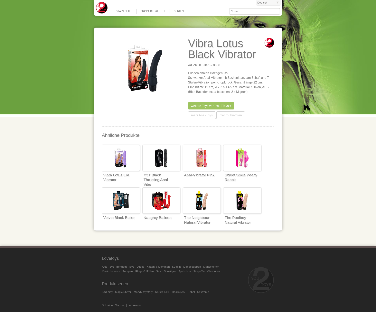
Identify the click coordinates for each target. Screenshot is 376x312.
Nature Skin (162, 291)
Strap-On (199, 271)
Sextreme (203, 291)
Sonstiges (170, 271)
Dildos (140, 266)
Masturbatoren (111, 271)
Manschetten (211, 266)
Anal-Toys (108, 266)
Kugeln (176, 266)
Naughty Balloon (158, 218)
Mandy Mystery (143, 291)
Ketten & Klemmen (158, 266)
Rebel (191, 291)
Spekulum (185, 271)
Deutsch (262, 2)
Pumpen (127, 271)
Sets (159, 271)
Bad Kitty (107, 291)
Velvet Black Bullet (118, 218)
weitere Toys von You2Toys (210, 106)
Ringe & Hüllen (144, 271)
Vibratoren (213, 271)
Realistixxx (178, 291)
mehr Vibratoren (231, 115)
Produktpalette (153, 11)
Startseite (124, 11)
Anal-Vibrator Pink (199, 175)
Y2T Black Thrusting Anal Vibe (156, 179)
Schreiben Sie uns (113, 305)
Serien (179, 11)
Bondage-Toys (125, 266)
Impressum (135, 305)
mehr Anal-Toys (202, 115)
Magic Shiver (123, 291)
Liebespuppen (192, 266)
